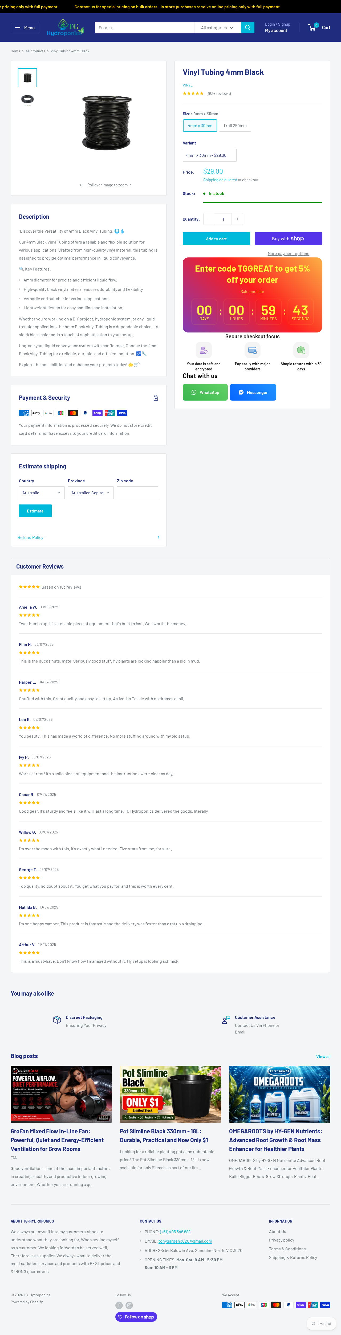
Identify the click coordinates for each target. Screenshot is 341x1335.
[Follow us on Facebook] (119, 1305)
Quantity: (191, 218)
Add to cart (216, 238)
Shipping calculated (220, 179)
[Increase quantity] (237, 219)
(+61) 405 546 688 (175, 1231)
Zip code (125, 480)
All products (35, 51)
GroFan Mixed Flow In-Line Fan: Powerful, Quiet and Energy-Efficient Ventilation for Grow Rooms (57, 1139)
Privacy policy (281, 1239)
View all (323, 1056)
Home (15, 51)
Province (76, 480)
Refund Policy (30, 537)
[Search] (247, 27)
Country (26, 480)
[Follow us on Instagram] (129, 1305)
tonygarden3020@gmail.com (185, 1240)
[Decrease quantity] (209, 219)
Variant (189, 142)
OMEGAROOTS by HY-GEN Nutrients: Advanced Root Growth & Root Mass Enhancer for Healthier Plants (275, 1139)
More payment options (288, 253)
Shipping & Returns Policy (293, 1257)
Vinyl (188, 85)
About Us (277, 1231)
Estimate (35, 510)
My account (276, 30)
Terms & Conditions (287, 1248)
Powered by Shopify (27, 1301)
